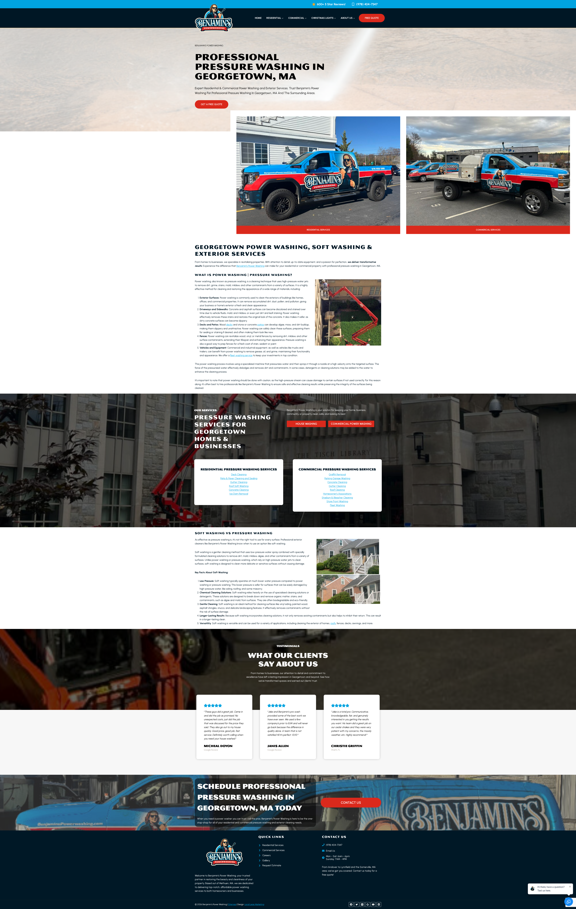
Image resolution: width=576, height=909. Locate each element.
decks (229, 324)
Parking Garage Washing (337, 478)
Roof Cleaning (337, 489)
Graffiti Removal (337, 474)
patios (260, 324)
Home (258, 18)
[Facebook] (351, 904)
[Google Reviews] (367, 904)
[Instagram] (362, 904)
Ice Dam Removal (239, 493)
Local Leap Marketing (254, 904)
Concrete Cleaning (239, 489)
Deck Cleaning (238, 474)
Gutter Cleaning (238, 482)
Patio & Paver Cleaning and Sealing (238, 478)
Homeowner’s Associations (337, 493)
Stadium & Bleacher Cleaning (337, 497)
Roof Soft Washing (238, 486)
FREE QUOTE (372, 18)
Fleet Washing (337, 505)
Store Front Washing (337, 501)
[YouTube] (373, 904)
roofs (333, 623)
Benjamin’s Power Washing (250, 265)
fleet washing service (241, 355)
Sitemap (232, 904)
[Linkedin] (378, 904)
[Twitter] (356, 904)
